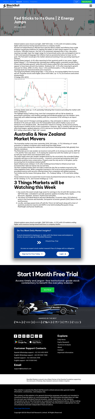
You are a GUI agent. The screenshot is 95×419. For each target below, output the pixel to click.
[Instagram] (23, 336)
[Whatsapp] (36, 336)
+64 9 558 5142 (31, 360)
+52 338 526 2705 (33, 358)
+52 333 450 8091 (41, 352)
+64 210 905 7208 (40, 355)
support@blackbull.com (22, 369)
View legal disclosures (22, 408)
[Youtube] (32, 336)
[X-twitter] (28, 336)
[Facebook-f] (15, 336)
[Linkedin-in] (19, 336)
